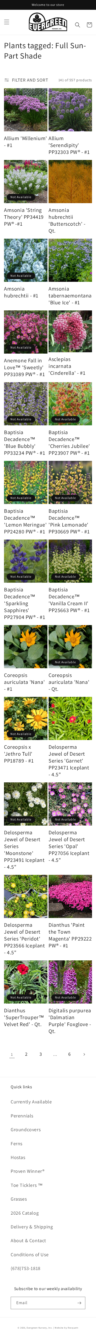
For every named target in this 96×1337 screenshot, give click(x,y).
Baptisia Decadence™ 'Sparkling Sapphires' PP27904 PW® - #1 (24, 603)
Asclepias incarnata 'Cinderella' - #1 (67, 366)
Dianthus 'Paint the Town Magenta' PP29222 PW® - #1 (70, 935)
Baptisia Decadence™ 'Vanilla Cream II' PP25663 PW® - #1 (69, 600)
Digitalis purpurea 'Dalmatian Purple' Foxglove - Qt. (70, 1021)
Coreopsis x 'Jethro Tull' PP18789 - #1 (19, 753)
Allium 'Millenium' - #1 (25, 142)
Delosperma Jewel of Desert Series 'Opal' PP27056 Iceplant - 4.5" (69, 846)
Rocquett (73, 1327)
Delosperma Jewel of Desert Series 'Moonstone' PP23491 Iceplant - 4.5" (24, 849)
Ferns (16, 1143)
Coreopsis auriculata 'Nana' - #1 (24, 682)
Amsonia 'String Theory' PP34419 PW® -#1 (24, 217)
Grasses (19, 1199)
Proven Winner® (28, 1171)
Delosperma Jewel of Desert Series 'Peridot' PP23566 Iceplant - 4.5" (24, 938)
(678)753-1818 (26, 1268)
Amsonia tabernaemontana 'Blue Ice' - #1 (70, 295)
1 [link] (12, 1054)
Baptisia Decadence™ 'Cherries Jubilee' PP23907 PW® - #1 (69, 442)
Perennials (22, 1116)
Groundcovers (26, 1129)
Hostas (18, 1157)
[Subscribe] (79, 1303)
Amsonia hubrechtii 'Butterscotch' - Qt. (67, 220)
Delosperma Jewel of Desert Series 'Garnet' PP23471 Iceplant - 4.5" (69, 760)
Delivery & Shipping (32, 1227)
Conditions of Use (30, 1254)
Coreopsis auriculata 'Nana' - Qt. (69, 682)
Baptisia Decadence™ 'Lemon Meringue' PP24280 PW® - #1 (25, 521)
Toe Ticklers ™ (27, 1185)
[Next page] (84, 1054)
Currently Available (31, 1102)
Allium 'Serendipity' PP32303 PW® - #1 (69, 145)
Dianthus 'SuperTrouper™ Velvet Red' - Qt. (24, 1017)
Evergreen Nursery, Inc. (40, 1327)
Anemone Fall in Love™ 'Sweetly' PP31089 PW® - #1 (24, 367)
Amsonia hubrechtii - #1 (21, 292)
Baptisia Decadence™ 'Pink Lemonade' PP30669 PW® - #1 (69, 521)
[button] (7, 22)
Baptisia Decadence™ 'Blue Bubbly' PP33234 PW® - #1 (24, 442)
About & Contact (28, 1240)
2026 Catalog (25, 1213)
